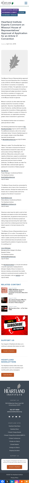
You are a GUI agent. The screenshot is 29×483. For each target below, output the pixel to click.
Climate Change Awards (14, 432)
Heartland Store (14, 429)
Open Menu (26, 3)
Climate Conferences (14, 438)
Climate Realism (14, 444)
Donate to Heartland (8, 351)
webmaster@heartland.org (14, 411)
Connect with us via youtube (16, 416)
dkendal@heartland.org (9, 139)
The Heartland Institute (7, 3)
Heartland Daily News (14, 426)
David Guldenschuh (6, 198)
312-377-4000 (14, 409)
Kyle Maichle (4, 171)
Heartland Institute (9, 264)
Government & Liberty (9, 12)
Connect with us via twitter (12, 416)
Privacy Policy (14, 477)
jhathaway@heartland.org (8, 256)
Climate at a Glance (14, 441)
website (18, 275)
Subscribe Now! (7, 374)
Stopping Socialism (14, 450)
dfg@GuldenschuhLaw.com (8, 204)
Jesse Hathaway (5, 248)
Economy (22, 12)
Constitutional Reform (10, 9)
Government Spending (9, 14)
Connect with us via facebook (9, 416)
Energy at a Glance (14, 447)
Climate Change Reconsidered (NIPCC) (14, 435)
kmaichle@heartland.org (8, 177)
